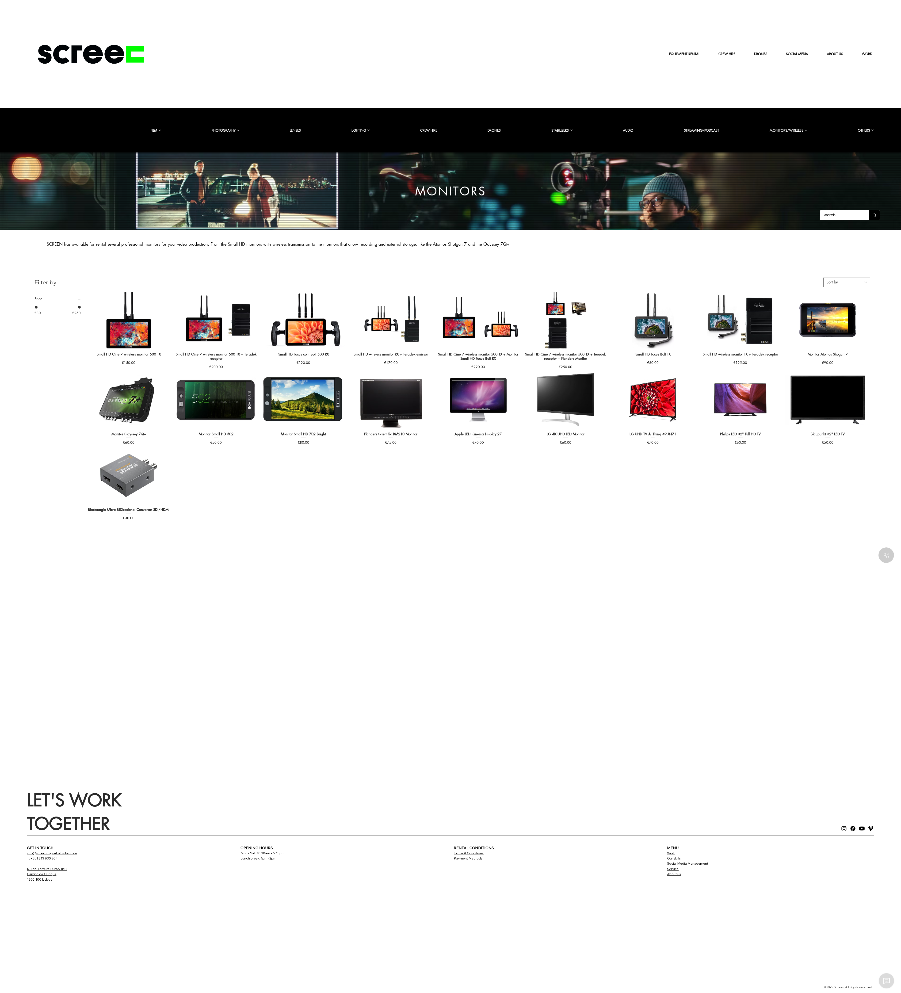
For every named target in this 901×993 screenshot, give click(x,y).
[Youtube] (862, 828)
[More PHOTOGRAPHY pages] (238, 130)
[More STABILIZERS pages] (571, 130)
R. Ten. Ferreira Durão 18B (47, 869)
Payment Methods (468, 858)
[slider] (36, 307)
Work (671, 853)
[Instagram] (844, 828)
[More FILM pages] (160, 130)
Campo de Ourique (41, 874)
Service (673, 869)
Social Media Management (687, 863)
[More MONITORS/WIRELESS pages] (806, 130)
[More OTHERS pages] (872, 130)
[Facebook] (853, 828)
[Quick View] (128, 320)
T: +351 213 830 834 (42, 858)
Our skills (674, 858)
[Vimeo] (870, 828)
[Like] (886, 555)
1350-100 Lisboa (39, 879)
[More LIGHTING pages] (368, 130)
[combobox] (846, 282)
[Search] (874, 215)
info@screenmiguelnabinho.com (52, 853)
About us (674, 874)
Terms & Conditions (469, 853)
